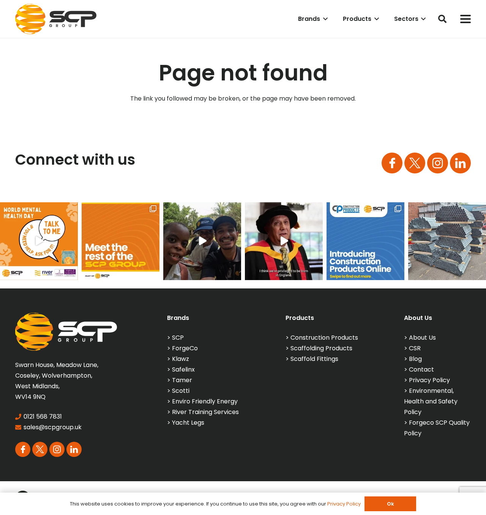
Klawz (180, 358)
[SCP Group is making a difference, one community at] (202, 241)
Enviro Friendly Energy (205, 401)
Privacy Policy (429, 380)
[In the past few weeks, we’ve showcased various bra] (120, 241)
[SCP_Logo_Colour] (55, 19)
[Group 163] (392, 163)
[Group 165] (437, 163)
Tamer (182, 380)
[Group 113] (460, 163)
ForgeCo (185, 348)
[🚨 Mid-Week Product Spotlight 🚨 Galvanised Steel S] (447, 241)
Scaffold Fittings (314, 358)
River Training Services (205, 412)
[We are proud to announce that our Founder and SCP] (284, 241)
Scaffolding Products (321, 348)
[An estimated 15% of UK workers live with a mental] (39, 241)
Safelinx (183, 369)
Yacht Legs (188, 422)
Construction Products (324, 337)
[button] (324, 19)
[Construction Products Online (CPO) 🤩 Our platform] (365, 241)
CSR (415, 348)
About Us (422, 337)
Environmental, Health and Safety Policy (431, 401)
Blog (415, 358)
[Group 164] (414, 163)
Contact (421, 369)
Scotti (180, 390)
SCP (178, 337)
